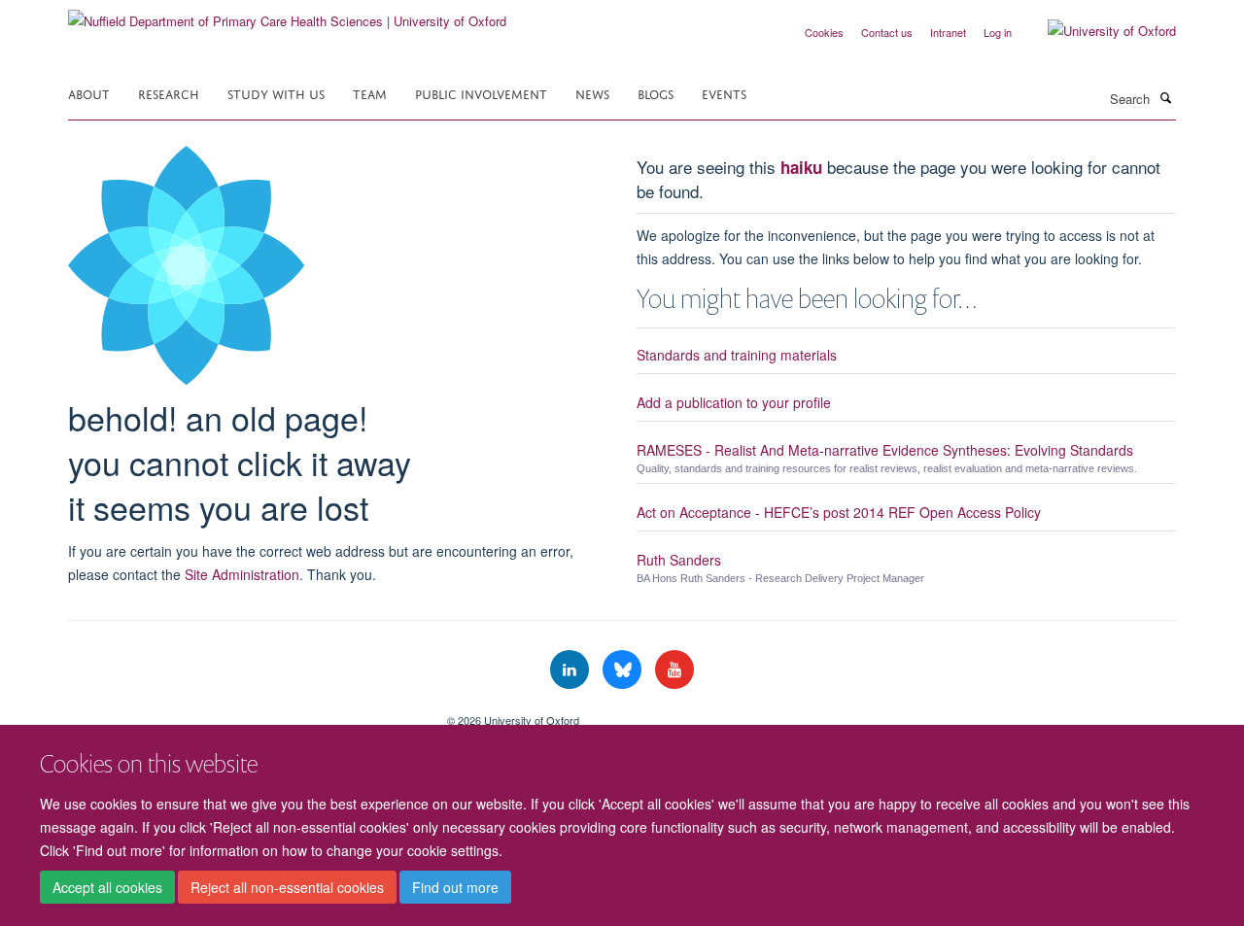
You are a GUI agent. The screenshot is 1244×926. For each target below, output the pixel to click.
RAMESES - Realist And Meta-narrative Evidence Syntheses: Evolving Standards (885, 450)
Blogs (656, 93)
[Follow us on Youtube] (674, 670)
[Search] (1165, 97)
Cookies (824, 32)
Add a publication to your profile (734, 402)
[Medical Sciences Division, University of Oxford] (243, 713)
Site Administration (242, 574)
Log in (998, 32)
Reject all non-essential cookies (287, 888)
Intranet (948, 32)
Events (724, 93)
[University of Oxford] (1097, 31)
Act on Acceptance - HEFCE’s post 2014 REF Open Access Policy (839, 512)
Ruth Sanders (679, 559)
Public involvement (481, 93)
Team (370, 93)
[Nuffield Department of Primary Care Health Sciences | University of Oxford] (287, 14)
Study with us (276, 93)
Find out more (455, 888)
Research (168, 93)
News (592, 93)
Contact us (887, 32)
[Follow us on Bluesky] (624, 670)
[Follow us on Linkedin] (571, 670)
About (89, 93)
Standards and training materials (737, 354)
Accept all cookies (107, 888)
